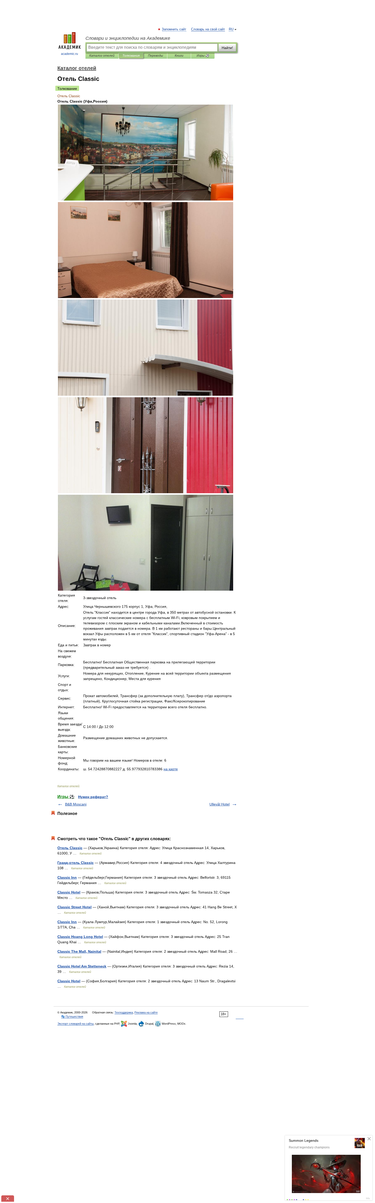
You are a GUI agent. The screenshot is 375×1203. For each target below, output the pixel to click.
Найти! (227, 48)
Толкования (131, 55)
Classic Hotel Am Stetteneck (81, 966)
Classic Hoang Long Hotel (80, 937)
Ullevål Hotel (219, 804)
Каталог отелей (102, 55)
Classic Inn (67, 877)
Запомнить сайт (174, 29)
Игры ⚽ (203, 55)
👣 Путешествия (72, 1016)
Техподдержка (124, 1012)
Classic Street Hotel (74, 907)
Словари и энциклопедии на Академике (127, 38)
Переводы (155, 55)
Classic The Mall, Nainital (79, 951)
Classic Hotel (68, 892)
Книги (179, 55)
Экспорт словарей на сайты (75, 1023)
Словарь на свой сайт (208, 29)
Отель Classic (69, 848)
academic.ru (69, 54)
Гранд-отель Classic (75, 863)
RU (231, 29)
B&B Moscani (75, 804)
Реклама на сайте (146, 1012)
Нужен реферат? (93, 797)
